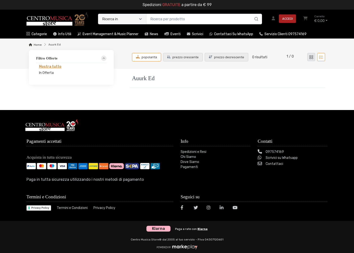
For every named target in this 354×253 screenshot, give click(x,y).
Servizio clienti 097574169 (285, 34)
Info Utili (64, 34)
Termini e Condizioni (72, 208)
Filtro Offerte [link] (47, 58)
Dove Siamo (190, 162)
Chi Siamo (188, 157)
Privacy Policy (40, 207)
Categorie (39, 34)
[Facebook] (184, 208)
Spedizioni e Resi (193, 152)
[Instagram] (210, 208)
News (154, 34)
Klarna (202, 229)
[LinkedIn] (223, 208)
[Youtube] (236, 208)
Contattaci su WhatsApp (233, 34)
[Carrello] (305, 19)
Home (38, 44)
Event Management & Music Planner (110, 34)
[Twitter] (197, 208)
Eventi (175, 34)
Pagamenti (189, 167)
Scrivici (197, 34)
